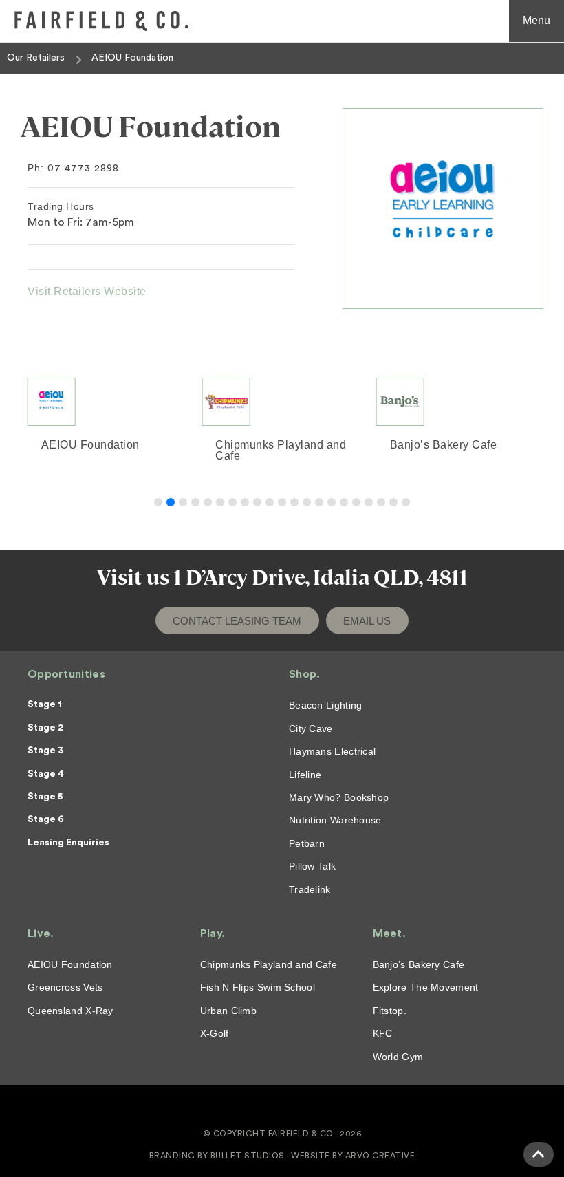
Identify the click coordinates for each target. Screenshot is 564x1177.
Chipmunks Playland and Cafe (254, 450)
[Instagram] (292, 1109)
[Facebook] (272, 1109)
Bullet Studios (247, 1156)
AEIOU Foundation (63, 445)
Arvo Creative (380, 1156)
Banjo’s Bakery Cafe (416, 445)
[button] (158, 502)
